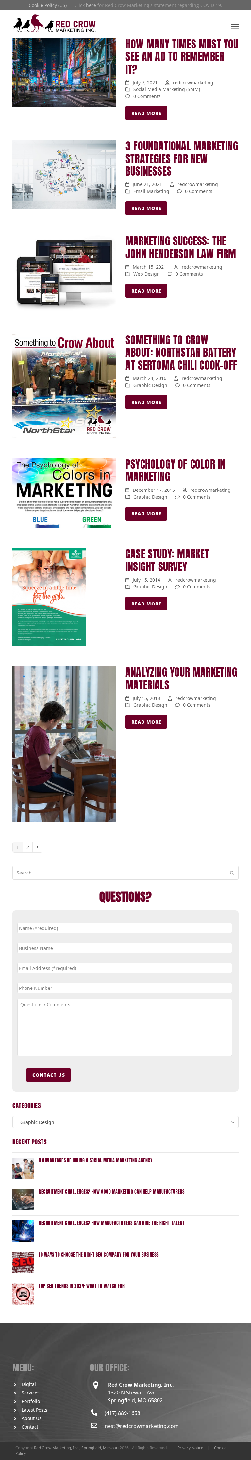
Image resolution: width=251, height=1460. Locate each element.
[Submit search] (232, 873)
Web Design (146, 274)
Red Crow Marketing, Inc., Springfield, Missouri (76, 1447)
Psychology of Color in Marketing (175, 470)
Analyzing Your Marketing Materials (181, 678)
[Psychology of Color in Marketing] (64, 492)
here (91, 5)
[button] (235, 26)
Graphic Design (150, 385)
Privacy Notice (190, 1447)
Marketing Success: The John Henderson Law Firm (181, 247)
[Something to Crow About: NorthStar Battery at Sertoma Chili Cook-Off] (64, 385)
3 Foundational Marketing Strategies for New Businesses (182, 158)
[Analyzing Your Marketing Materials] (64, 743)
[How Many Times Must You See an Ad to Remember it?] (64, 72)
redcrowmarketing (193, 82)
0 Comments (147, 96)
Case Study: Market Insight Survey (167, 560)
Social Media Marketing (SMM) (166, 89)
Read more (146, 113)
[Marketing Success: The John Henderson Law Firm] (64, 274)
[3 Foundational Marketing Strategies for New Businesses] (64, 174)
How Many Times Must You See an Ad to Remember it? (182, 56)
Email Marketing (151, 191)
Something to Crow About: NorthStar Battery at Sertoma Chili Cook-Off (181, 352)
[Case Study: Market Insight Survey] (49, 596)
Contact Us (48, 1075)
